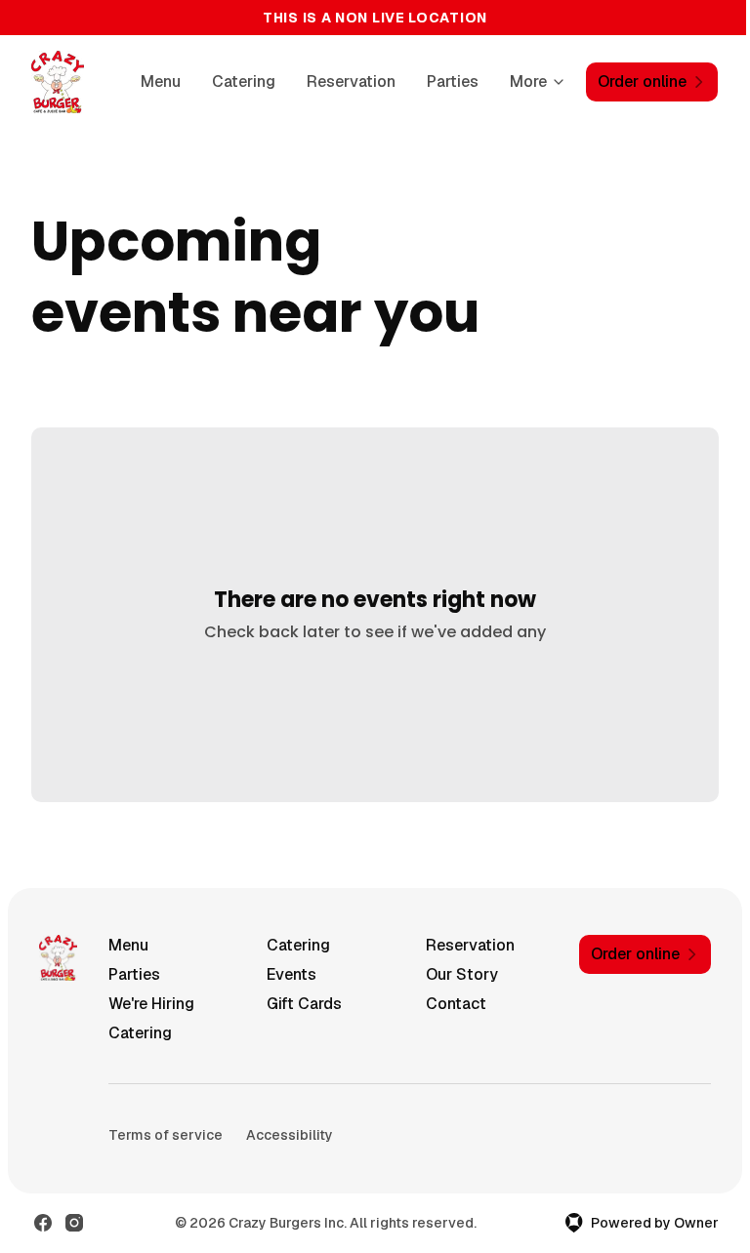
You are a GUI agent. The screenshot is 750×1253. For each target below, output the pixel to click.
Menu (161, 81)
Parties (453, 81)
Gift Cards (304, 1003)
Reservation (351, 81)
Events (291, 974)
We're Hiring (151, 1003)
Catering (243, 81)
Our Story (462, 974)
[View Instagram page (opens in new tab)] (74, 1222)
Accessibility (289, 1135)
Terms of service (165, 1135)
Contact (456, 1003)
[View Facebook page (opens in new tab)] (43, 1222)
